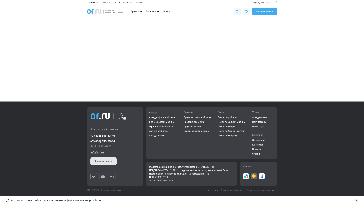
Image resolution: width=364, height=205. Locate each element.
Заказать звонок (264, 11)
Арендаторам (259, 117)
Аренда (135, 11)
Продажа (151, 11)
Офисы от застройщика (196, 131)
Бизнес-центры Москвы (161, 122)
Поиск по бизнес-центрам (231, 131)
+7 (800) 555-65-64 (102, 141)
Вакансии (127, 3)
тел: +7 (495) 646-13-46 (161, 180)
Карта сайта (212, 190)
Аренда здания (157, 135)
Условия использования (232, 190)
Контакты (140, 3)
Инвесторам (258, 126)
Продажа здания (192, 126)
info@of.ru (97, 152)
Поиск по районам (227, 117)
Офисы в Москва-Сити (161, 126)
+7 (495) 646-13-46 (261, 2)
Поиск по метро (226, 126)
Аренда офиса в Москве (162, 117)
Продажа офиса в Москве (197, 117)
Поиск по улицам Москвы (231, 122)
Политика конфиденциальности (262, 190)
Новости (106, 3)
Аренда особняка (158, 131)
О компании (92, 3)
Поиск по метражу (227, 135)
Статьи (116, 3)
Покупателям (259, 122)
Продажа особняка (194, 122)
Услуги (166, 11)
